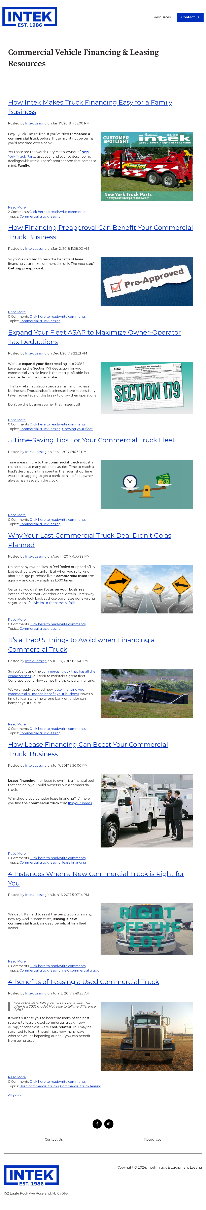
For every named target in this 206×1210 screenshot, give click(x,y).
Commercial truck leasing (40, 216)
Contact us (190, 17)
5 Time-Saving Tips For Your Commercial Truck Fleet (91, 440)
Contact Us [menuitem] (54, 1139)
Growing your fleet (77, 429)
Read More (17, 207)
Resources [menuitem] (152, 1139)
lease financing (74, 862)
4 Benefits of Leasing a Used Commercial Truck (83, 982)
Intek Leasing (36, 123)
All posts (15, 1095)
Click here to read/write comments (57, 212)
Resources (162, 17)
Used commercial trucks (39, 1086)
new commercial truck (80, 970)
